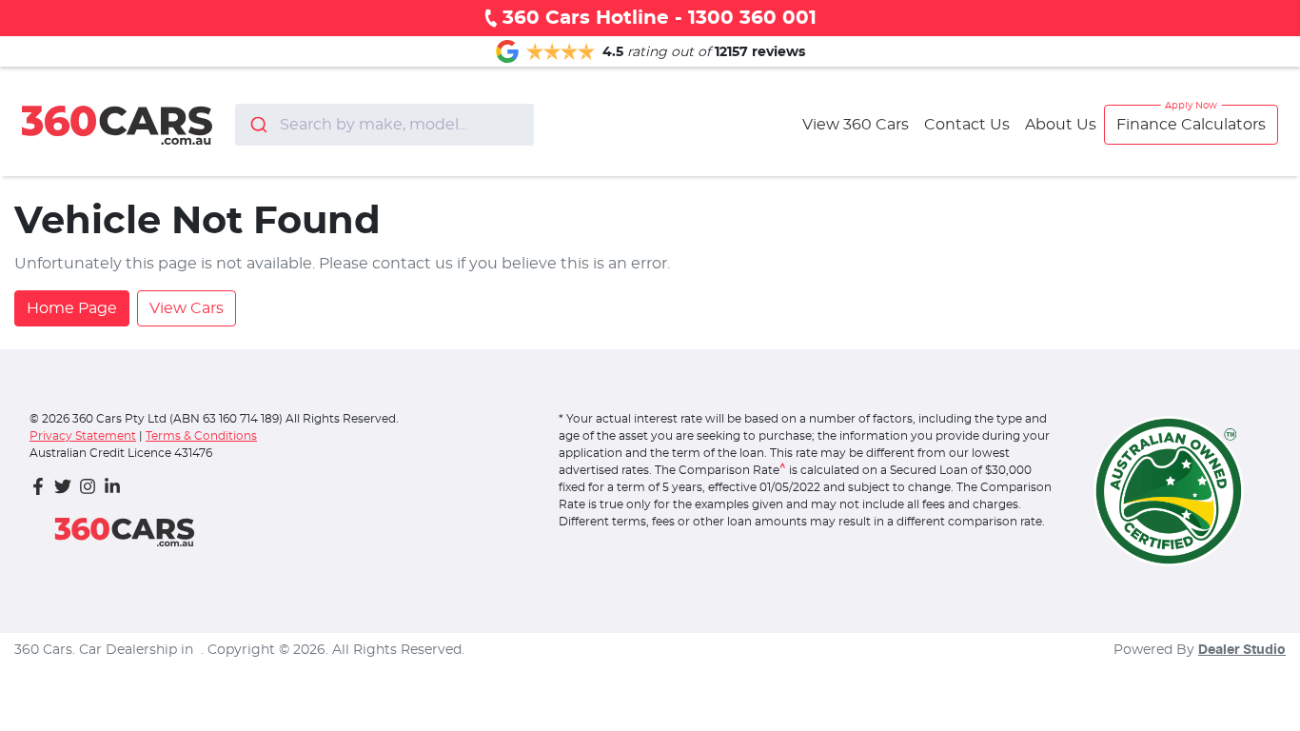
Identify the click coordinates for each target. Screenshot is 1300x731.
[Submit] (257, 125)
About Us (1060, 124)
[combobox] (384, 125)
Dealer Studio (1242, 650)
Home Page (72, 308)
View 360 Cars (855, 124)
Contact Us (967, 124)
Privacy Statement (83, 436)
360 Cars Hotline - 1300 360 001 (659, 18)
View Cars (186, 308)
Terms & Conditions (201, 436)
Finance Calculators (1191, 124)
